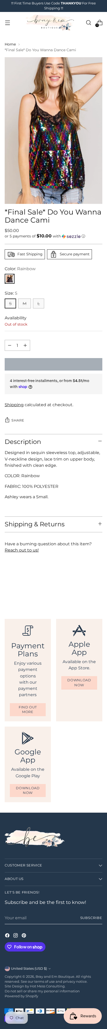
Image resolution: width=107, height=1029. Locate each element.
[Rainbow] (10, 279)
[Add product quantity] (25, 345)
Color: (20, 268)
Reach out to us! (22, 550)
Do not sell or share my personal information (42, 991)
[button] (53, 236)
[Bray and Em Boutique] (50, 22)
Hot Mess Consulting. (47, 986)
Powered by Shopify (21, 996)
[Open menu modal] (7, 22)
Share (17, 420)
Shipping (14, 404)
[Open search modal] (88, 22)
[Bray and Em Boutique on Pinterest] (24, 936)
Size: (11, 293)
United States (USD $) (29, 968)
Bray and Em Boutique (55, 977)
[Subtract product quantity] (9, 345)
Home (10, 44)
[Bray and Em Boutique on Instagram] (16, 936)
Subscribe (91, 918)
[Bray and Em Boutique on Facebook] (8, 936)
